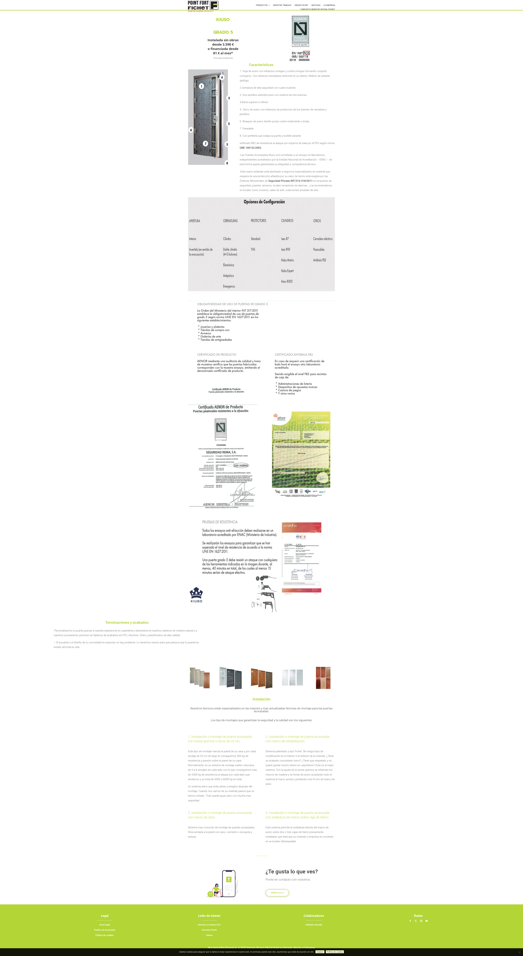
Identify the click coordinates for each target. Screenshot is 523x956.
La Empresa (329, 5)
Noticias (315, 5)
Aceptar (320, 952)
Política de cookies (335, 952)
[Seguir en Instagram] (421, 921)
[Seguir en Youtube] (426, 921)
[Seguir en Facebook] (410, 921)
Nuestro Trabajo (282, 5)
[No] (519, 952)
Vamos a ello (277, 893)
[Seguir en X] (415, 921)
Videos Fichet (301, 5)
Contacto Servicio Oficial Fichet (317, 9)
